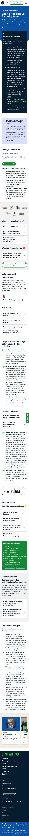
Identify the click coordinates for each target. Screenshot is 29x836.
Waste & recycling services (10, 10)
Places (4, 763)
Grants (4, 769)
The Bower (13, 82)
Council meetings (6, 783)
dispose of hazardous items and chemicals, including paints (16, 101)
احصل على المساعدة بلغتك (11, 548)
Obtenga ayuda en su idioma (12, 564)
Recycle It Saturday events (15, 78)
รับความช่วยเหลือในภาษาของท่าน (13, 566)
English (7, 546)
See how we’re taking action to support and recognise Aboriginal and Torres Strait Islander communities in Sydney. (14, 832)
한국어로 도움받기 (10, 560)
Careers (4, 786)
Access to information (8, 807)
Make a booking (7, 164)
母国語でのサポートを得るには (13, 558)
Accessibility (5, 815)
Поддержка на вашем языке (12, 562)
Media (3, 818)
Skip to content (4, 1)
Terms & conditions (7, 813)
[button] (27, 418)
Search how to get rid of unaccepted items (14, 265)
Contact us (5, 771)
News (3, 778)
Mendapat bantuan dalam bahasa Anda (15, 556)
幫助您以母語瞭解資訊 (10, 552)
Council (4, 774)
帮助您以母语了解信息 (10, 550)
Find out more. (10, 140)
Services (5, 758)
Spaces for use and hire (9, 766)
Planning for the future (9, 761)
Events (3, 780)
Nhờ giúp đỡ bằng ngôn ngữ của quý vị (15, 568)
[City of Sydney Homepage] (2, 3)
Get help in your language (9, 788)
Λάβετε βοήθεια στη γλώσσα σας (13, 554)
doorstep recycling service (15, 76)
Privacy (4, 810)
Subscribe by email (9, 795)
